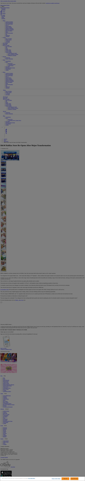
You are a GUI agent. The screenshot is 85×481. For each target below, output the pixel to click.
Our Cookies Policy (31, 478)
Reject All (65, 478)
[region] (42, 479)
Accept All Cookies (74, 478)
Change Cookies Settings (56, 478)
